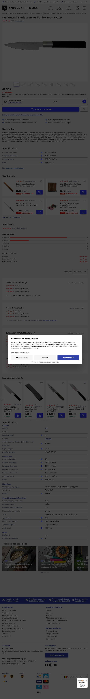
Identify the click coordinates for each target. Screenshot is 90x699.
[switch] (82, 685)
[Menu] (86, 679)
